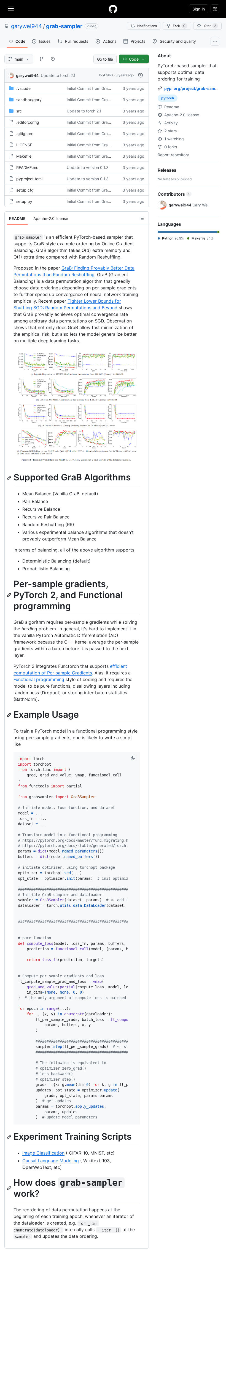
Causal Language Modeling (50, 1160)
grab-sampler (64, 26)
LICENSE (24, 144)
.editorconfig (27, 122)
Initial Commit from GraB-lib (91, 88)
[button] (134, 758)
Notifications (147, 26)
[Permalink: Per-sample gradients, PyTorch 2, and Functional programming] (10, 595)
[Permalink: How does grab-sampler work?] (10, 1188)
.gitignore (24, 133)
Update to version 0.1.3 (88, 167)
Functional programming (39, 679)
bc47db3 (106, 75)
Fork (179, 26)
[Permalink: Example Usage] (10, 715)
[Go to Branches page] (41, 59)
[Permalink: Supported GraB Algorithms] (10, 478)
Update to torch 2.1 (58, 75)
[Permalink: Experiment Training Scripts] (10, 1137)
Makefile (23, 156)
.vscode (23, 88)
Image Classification (43, 1153)
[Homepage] (113, 8)
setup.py (24, 201)
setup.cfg (25, 190)
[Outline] (141, 218)
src (19, 111)
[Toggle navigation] (11, 8)
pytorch (167, 98)
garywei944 (26, 26)
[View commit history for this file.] (140, 75)
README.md (27, 167)
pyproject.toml (29, 178)
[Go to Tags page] (53, 59)
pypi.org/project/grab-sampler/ (194, 88)
